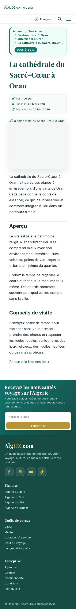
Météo (9, 532)
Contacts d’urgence (18, 537)
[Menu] (68, 19)
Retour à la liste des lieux (29, 362)
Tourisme (35, 31)
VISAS (8, 526)
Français (45, 19)
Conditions (12, 583)
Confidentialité (14, 578)
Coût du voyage (15, 543)
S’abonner (38, 425)
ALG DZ (27, 98)
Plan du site (12, 588)
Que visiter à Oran (30, 39)
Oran (44, 35)
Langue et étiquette (17, 548)
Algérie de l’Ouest (16, 507)
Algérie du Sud (14, 497)
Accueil (18, 31)
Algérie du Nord (15, 491)
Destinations (27, 35)
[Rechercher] (59, 19)
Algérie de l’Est (14, 502)
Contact (10, 572)
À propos (11, 567)
